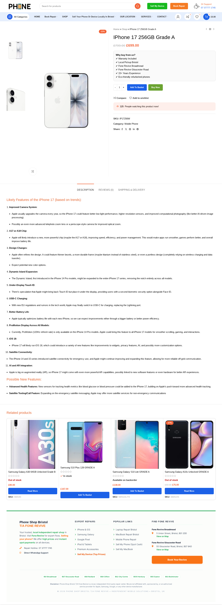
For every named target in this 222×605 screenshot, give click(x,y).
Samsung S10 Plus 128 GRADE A (77, 467)
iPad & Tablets (84, 544)
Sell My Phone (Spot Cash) (129, 544)
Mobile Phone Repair (126, 539)
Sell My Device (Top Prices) (91, 554)
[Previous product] (206, 29)
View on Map (162, 536)
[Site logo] (20, 6)
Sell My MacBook (124, 549)
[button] (84, 495)
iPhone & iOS (83, 529)
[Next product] (214, 29)
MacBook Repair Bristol (127, 534)
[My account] (178, 17)
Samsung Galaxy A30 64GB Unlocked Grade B (32, 472)
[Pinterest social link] (130, 129)
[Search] (138, 6)
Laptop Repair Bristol (126, 529)
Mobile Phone (131, 123)
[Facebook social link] (122, 129)
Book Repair (179, 6)
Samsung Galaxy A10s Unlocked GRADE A (187, 472)
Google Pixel (83, 539)
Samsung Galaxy (85, 534)
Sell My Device (157, 6)
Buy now (155, 87)
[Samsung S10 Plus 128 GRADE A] (84, 442)
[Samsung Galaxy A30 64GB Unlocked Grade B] (32, 444)
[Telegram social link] (138, 129)
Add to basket (137, 87)
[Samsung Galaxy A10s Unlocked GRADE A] (189, 444)
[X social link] (126, 129)
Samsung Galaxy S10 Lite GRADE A (131, 472)
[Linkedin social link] (134, 129)
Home (116, 29)
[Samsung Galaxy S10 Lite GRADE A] (137, 444)
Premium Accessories (88, 549)
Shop (124, 29)
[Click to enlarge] (33, 171)
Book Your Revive (177, 559)
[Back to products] (210, 29)
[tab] (85, 188)
